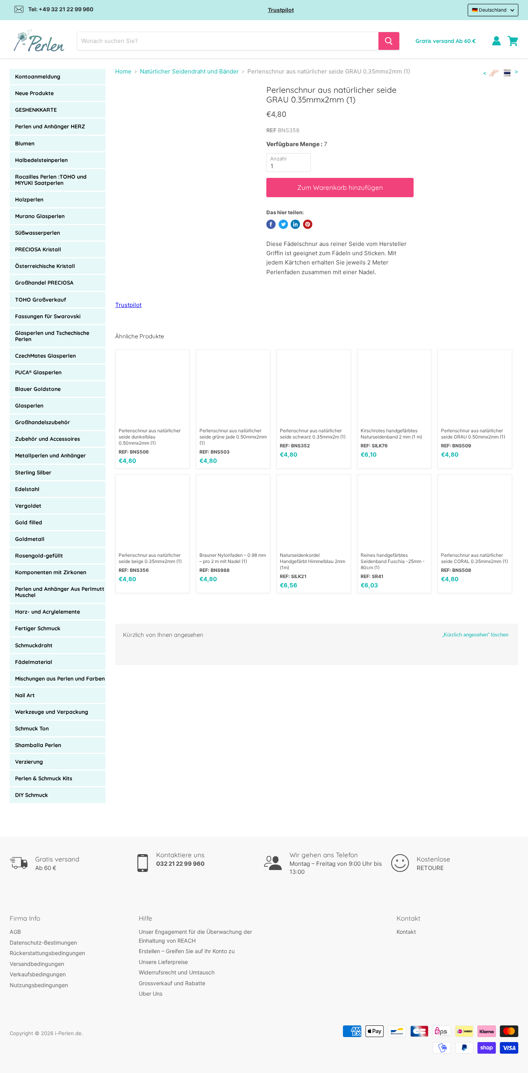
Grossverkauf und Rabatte (172, 983)
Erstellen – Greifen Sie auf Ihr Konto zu (187, 951)
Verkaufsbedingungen (38, 974)
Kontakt (406, 931)
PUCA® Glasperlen (38, 372)
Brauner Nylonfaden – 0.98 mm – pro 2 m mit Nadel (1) (232, 558)
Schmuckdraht (34, 645)
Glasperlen (29, 405)
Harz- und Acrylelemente (47, 611)
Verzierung (29, 761)
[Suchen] (388, 41)
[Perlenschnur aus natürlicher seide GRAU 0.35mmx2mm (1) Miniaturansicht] (129, 107)
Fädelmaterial (33, 661)
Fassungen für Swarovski (47, 316)
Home (123, 71)
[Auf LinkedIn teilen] (295, 224)
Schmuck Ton (32, 728)
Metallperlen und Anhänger (50, 455)
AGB (15, 931)
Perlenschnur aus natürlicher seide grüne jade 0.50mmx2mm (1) (233, 437)
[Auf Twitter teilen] (283, 224)
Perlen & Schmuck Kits (43, 778)
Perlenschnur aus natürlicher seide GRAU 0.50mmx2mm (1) (473, 434)
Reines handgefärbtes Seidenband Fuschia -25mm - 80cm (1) (393, 561)
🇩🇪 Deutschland (489, 10)
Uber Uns (150, 993)
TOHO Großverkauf (40, 299)
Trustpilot (281, 10)
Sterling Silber (33, 472)
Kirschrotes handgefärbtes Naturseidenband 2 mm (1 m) (391, 434)
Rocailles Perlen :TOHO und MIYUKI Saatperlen (51, 179)
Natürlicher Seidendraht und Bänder (189, 71)
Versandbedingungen (37, 963)
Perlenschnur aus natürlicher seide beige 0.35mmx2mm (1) (150, 558)
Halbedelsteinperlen (41, 160)
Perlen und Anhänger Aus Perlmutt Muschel (59, 592)
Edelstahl (27, 489)
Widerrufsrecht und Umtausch (177, 972)
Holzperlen (29, 199)
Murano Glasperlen (40, 216)
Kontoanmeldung (37, 76)
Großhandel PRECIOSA (44, 282)
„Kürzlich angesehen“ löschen (475, 635)
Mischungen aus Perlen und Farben (60, 678)
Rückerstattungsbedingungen (47, 953)
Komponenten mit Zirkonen (50, 572)
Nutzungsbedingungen (39, 985)
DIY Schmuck (31, 795)
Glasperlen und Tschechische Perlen (52, 336)
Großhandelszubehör (42, 422)
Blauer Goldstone (38, 389)
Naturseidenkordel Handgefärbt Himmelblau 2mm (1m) (312, 561)
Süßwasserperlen (37, 232)
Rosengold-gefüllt (39, 555)
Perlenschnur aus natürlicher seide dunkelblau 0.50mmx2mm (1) (150, 437)
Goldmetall (29, 539)
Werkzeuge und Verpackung (51, 711)
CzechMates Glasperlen (45, 355)
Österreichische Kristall (45, 266)
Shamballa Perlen (38, 745)
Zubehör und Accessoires (47, 438)
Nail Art (25, 695)
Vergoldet (28, 505)
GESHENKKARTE (36, 109)
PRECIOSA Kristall (38, 249)
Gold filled (28, 522)
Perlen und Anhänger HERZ (50, 126)
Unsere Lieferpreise (163, 962)
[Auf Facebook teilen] (271, 224)
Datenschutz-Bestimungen (43, 942)
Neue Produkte (34, 93)
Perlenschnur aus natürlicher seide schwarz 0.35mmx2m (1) (313, 434)
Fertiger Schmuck (37, 628)
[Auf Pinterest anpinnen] (307, 224)
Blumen (24, 143)
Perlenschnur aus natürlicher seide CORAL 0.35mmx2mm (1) (474, 558)
